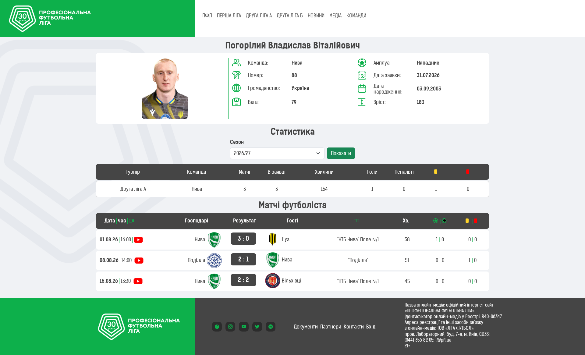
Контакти (354, 327)
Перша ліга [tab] (229, 15)
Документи (306, 327)
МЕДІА (335, 15)
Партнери (330, 327)
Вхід (370, 327)
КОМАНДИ (356, 15)
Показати (341, 153)
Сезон (237, 142)
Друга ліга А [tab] (259, 15)
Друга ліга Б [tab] (290, 15)
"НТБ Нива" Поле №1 (358, 239)
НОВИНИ (316, 15)
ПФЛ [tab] (207, 15)
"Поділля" (358, 260)
